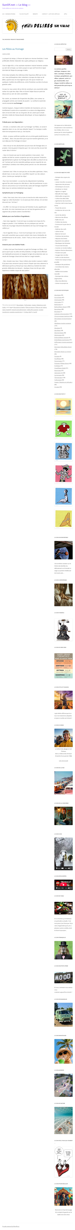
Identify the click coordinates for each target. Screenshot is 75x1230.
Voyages (56, 387)
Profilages (57, 366)
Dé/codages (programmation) (63, 319)
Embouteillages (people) (61, 337)
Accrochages (58, 297)
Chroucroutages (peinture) (62, 316)
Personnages (58, 361)
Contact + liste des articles (51, 14)
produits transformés (15, 312)
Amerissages (58, 300)
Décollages (57, 330)
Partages (56, 356)
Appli (65, 14)
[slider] (62, 868)
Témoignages (58, 377)
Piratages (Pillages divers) (61, 363)
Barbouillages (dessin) (60, 307)
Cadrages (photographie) (61, 314)
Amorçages (57, 302)
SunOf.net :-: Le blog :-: (16, 4)
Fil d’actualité (24, 14)
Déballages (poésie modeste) (62, 323)
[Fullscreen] (71, 868)
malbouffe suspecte (32, 310)
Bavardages (20, 305)
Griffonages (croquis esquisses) (63, 342)
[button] (63, 854)
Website (35, 14)
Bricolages (57, 311)
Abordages (57, 295)
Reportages (57, 370)
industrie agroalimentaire (19, 310)
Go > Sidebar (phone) (8, 14)
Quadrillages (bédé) (60, 368)
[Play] (57, 868)
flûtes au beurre (30, 307)
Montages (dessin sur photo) (62, 352)
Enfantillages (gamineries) (61, 340)
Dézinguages (58, 335)
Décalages (57, 328)
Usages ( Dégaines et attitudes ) (63, 382)
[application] (63, 854)
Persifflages (57, 359)
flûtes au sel (38, 307)
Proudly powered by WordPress (10, 1226)
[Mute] (69, 868)
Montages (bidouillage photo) (63, 347)
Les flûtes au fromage (13, 48)
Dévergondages (58, 333)
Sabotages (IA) (58, 373)
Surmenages (58, 375)
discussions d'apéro (19, 307)
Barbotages (57, 304)
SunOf (35, 312)
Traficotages (27, 305)
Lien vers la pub (63, 761)
